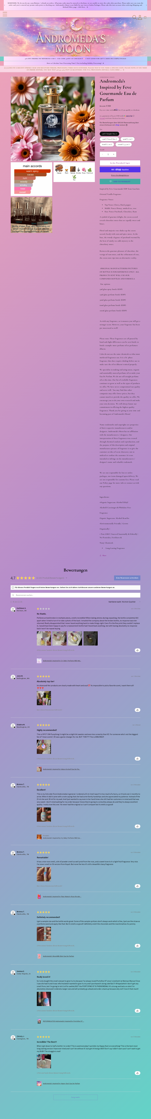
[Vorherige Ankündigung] (4, 5)
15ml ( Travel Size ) (109, 139)
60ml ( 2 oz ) (107, 144)
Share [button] (104, 555)
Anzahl (102, 150)
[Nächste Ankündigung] (146, 5)
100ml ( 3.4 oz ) (123, 144)
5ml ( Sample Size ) (109, 134)
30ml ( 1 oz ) (127, 139)
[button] (5, 33)
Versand (102, 118)
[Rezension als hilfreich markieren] (137, 650)
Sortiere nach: (115, 602)
